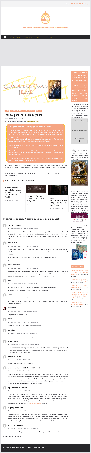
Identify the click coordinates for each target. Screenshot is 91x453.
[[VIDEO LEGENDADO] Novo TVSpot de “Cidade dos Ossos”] (58, 186)
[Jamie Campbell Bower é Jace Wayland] (36, 186)
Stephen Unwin (14, 357)
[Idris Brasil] (4, 37)
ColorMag (37, 447)
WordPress (6, 449)
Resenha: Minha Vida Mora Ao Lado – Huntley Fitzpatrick (79, 272)
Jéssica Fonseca (15, 225)
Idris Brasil (20, 447)
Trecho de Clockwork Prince (57, 174)
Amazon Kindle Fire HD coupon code (24, 368)
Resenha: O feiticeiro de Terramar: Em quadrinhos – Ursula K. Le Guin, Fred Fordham (79, 295)
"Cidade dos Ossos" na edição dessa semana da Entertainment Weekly (13, 192)
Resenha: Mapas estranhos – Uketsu (79, 286)
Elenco (7, 110)
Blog (39, 37)
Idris (18, 37)
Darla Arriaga (14, 341)
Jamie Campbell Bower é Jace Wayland (35, 198)
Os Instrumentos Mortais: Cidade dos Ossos (22, 110)
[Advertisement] (45, 52)
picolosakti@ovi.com (35, 403)
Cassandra (28, 37)
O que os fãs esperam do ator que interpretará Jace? (20, 174)
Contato (48, 37)
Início (12, 37)
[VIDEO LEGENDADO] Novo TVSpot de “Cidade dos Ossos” (58, 201)
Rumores (38, 110)
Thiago (21, 118)
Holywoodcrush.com (32, 121)
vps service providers (17, 388)
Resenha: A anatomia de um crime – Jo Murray (79, 280)
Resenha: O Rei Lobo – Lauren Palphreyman (79, 303)
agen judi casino (15, 407)
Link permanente (33, 228)
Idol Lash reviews (15, 425)
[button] (21, 37)
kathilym (12, 330)
